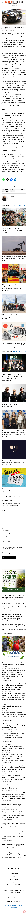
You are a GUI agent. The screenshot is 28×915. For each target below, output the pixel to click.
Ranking (12, 191)
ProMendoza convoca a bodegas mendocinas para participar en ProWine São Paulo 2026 (12, 787)
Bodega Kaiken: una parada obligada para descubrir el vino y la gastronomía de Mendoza (13, 825)
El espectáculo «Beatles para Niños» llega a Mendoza (13, 490)
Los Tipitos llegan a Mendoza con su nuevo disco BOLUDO (13, 405)
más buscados (21, 189)
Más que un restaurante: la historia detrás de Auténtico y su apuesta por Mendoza (13, 664)
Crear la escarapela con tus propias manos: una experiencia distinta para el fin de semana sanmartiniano (13, 767)
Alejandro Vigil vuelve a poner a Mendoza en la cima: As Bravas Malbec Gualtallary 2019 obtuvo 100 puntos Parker (13, 747)
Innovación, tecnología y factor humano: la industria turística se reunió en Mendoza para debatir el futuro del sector (12, 377)
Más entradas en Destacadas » (19, 351)
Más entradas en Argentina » (20, 205)
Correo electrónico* (6, 533)
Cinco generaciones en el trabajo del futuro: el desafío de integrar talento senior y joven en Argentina (13, 345)
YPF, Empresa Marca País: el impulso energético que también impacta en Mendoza (13, 316)
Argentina (11, 186)
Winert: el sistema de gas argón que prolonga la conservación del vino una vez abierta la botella (14, 846)
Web (2, 539)
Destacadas (18, 186)
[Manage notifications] (24, 911)
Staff (14, 876)
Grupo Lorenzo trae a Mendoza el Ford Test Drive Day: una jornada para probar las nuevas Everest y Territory (14, 597)
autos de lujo (5, 189)
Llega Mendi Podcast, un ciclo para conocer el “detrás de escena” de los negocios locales (13, 462)
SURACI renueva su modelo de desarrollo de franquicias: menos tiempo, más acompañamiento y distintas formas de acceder (12, 617)
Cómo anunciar (14, 879)
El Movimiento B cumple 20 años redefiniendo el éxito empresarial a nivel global (13, 230)
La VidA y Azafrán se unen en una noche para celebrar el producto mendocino (12, 706)
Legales (14, 882)
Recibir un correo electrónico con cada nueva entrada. (13, 553)
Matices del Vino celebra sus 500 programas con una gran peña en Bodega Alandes (12, 806)
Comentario (4, 510)
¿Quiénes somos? (14, 873)
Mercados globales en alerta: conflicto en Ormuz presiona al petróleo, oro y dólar (14, 258)
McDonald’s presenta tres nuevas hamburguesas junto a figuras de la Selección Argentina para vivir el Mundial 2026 (12, 287)
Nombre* (3, 528)
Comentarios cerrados (7, 610)
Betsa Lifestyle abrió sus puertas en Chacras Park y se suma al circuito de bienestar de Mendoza (13, 725)
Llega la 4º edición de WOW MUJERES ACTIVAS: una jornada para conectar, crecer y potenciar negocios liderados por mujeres (13, 433)
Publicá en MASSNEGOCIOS (14, 884)
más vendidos (5, 191)
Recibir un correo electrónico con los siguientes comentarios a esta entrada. (12, 548)
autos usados (13, 189)
